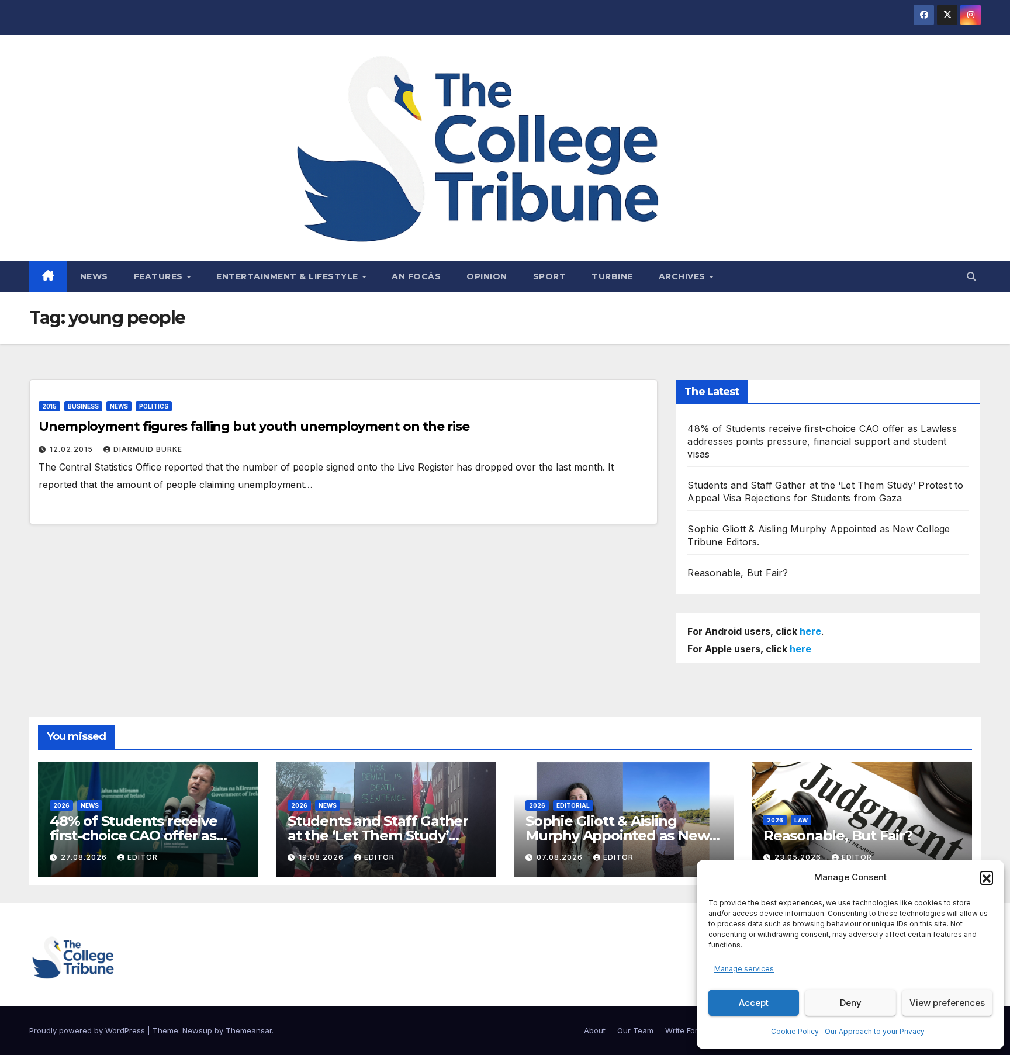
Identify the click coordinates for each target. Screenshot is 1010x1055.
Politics (153, 406)
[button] (986, 877)
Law (801, 820)
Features (160, 276)
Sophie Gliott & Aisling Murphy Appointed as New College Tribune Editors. (617, 835)
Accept (754, 1002)
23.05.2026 (799, 857)
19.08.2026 (322, 857)
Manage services (744, 968)
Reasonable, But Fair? (737, 573)
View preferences (947, 1002)
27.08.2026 (85, 857)
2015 (49, 406)
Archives (683, 276)
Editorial (573, 805)
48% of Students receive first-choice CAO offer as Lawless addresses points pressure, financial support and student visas (821, 441)
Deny (851, 1002)
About (595, 1030)
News (94, 276)
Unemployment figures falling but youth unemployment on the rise (254, 426)
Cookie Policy (795, 1031)
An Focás (416, 276)
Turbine (612, 276)
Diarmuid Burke (147, 449)
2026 (61, 805)
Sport (549, 276)
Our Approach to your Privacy (875, 1031)
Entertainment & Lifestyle (288, 276)
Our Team (635, 1030)
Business (83, 406)
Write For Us (687, 1030)
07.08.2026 (561, 857)
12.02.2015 (72, 449)
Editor (142, 857)
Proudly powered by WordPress (88, 1030)
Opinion (486, 276)
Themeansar (249, 1030)
